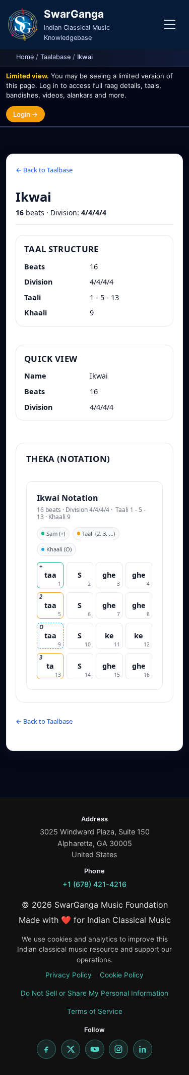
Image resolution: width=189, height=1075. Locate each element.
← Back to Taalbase (44, 169)
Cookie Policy (122, 975)
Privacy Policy (68, 975)
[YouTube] (94, 1049)
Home (25, 57)
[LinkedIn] (142, 1049)
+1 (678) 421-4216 (94, 884)
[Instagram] (118, 1049)
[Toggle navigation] (170, 24)
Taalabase (55, 57)
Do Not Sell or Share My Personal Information (94, 993)
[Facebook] (46, 1049)
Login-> (25, 114)
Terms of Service (94, 1011)
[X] (70, 1049)
